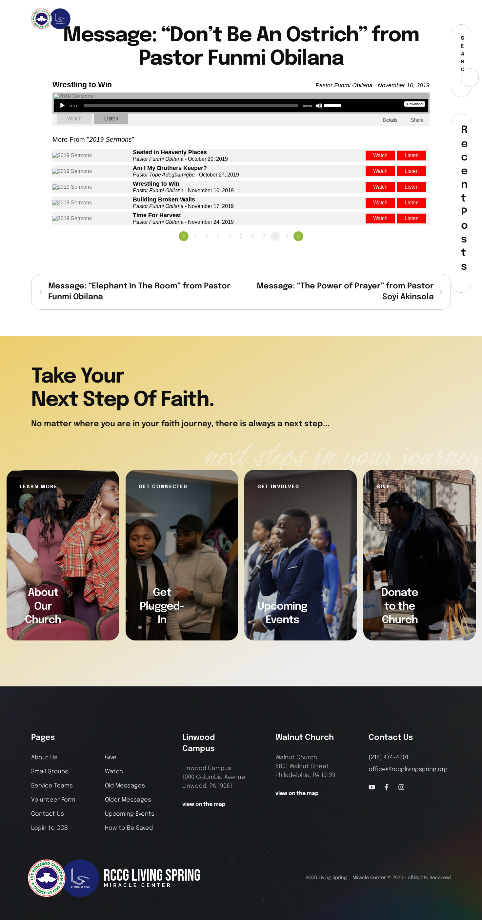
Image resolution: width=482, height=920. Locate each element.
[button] (446, 18)
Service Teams (52, 786)
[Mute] (319, 105)
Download (415, 104)
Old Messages (125, 786)
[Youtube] (372, 787)
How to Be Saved (129, 828)
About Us (44, 758)
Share (417, 120)
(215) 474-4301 (388, 758)
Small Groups (49, 772)
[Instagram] (433, 18)
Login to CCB (49, 828)
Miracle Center (369, 877)
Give (111, 758)
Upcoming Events (129, 814)
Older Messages (128, 800)
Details (390, 120)
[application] (200, 105)
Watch (74, 118)
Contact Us (47, 814)
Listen (111, 118)
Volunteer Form (53, 800)
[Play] (62, 105)
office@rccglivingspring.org (408, 769)
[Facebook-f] (422, 18)
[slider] (333, 105)
